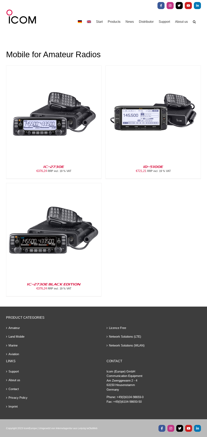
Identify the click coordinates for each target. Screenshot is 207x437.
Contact (13, 389)
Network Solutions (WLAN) (127, 345)
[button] (194, 21)
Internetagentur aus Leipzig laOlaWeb (76, 428)
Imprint (13, 406)
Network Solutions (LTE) (125, 336)
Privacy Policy (17, 397)
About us (14, 380)
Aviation (13, 354)
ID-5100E (153, 166)
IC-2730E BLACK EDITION (53, 284)
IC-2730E (53, 166)
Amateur (14, 328)
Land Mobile (16, 336)
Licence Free (117, 328)
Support (13, 371)
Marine (13, 345)
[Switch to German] (80, 21)
